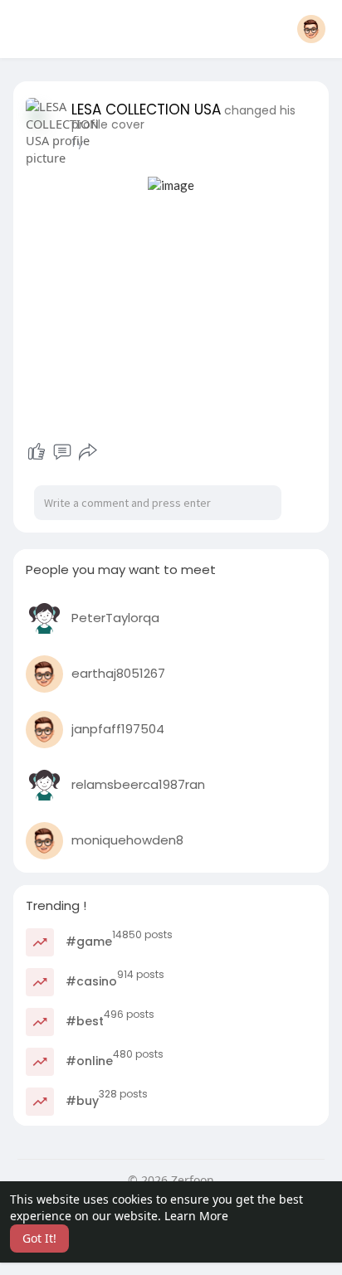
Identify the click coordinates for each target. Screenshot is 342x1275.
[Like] (36, 452)
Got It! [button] (39, 1238)
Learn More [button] (196, 1216)
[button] (311, 29)
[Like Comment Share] (61, 452)
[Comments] (62, 452)
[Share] (88, 452)
